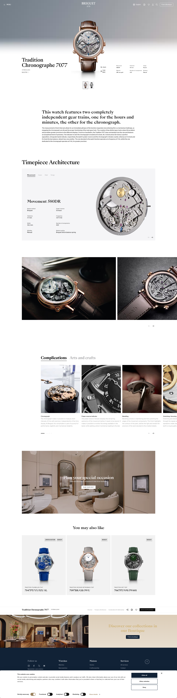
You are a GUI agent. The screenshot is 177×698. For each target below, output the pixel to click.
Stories (92, 665)
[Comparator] (144, 4)
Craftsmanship (94, 668)
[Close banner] (161, 673)
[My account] (153, 5)
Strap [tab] (53, 175)
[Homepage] (88, 4)
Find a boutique (133, 637)
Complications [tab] (54, 358)
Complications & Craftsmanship (116, 610)
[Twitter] (39, 666)
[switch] (50, 694)
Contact (123, 668)
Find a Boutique (166, 5)
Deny (144, 687)
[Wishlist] (149, 4)
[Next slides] (152, 237)
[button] (132, 610)
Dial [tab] (46, 175)
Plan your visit (88, 487)
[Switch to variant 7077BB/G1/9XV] (91, 85)
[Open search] (157, 5)
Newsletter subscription (35, 669)
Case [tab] (40, 175)
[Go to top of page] (147, 661)
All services (124, 665)
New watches (63, 668)
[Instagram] (29, 666)
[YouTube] (44, 666)
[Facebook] (34, 666)
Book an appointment (147, 609)
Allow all (144, 675)
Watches (61, 665)
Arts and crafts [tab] (83, 358)
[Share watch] (127, 610)
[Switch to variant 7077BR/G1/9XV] (85, 85)
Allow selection (144, 681)
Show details (93, 694)
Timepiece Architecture (100, 610)
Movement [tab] (31, 175)
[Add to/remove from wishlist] (136, 610)
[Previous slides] (148, 237)
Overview (90, 610)
